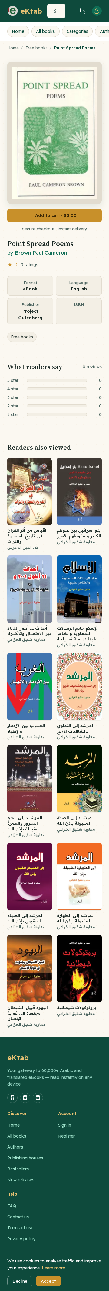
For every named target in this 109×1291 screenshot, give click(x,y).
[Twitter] (25, 1098)
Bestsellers (18, 1169)
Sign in (64, 1125)
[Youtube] (38, 1098)
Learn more (53, 1268)
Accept (48, 1281)
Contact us (18, 1217)
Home (18, 31)
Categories (77, 31)
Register (66, 1136)
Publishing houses (25, 1158)
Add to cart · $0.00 (56, 215)
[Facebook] (12, 1098)
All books (45, 31)
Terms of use (20, 1228)
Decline (19, 1281)
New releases (20, 1180)
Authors (15, 1147)
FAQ (11, 1206)
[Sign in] (97, 11)
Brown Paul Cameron (41, 252)
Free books (36, 47)
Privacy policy (21, 1238)
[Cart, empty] (82, 11)
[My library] (71, 11)
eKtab (18, 1057)
